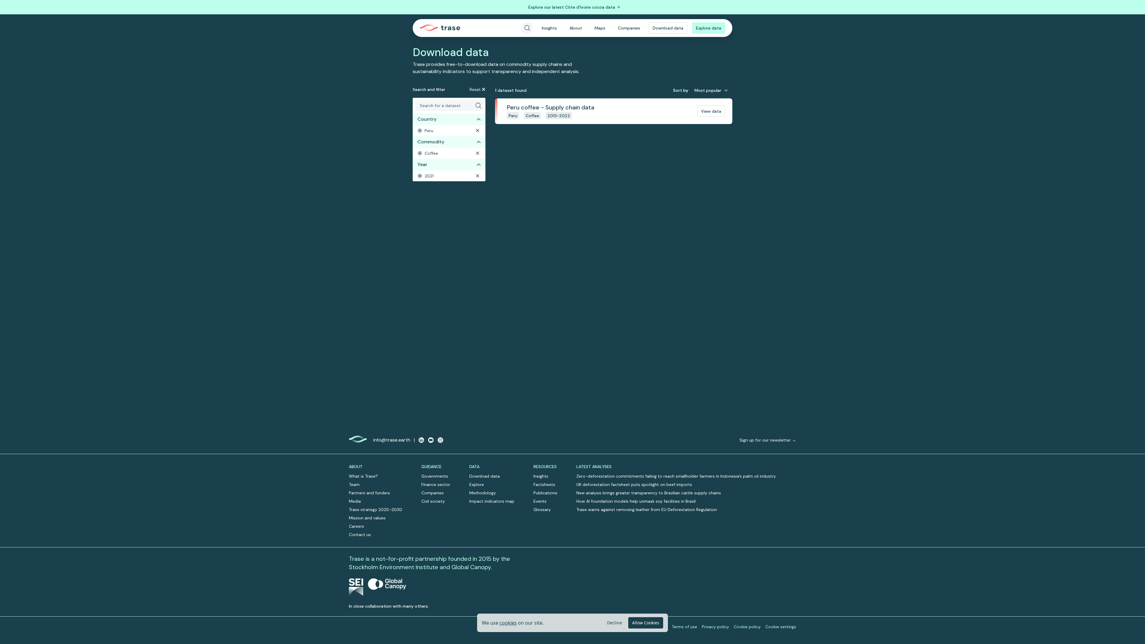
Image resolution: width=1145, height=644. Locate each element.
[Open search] (527, 28)
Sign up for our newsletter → (767, 440)
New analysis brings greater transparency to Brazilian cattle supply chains (648, 493)
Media (355, 501)
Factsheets (544, 484)
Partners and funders (369, 493)
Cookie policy (747, 626)
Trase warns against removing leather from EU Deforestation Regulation (646, 509)
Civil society (433, 501)
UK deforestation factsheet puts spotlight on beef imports (634, 484)
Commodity (430, 142)
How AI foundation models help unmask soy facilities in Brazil (636, 501)
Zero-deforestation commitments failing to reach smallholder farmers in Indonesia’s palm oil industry (676, 476)
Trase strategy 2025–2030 (375, 509)
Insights (549, 28)
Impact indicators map (491, 501)
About (576, 28)
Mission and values (367, 518)
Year (422, 164)
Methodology (482, 493)
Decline (614, 623)
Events (540, 501)
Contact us (360, 534)
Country (427, 119)
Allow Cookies (645, 623)
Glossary (542, 509)
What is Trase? (363, 476)
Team (354, 484)
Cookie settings (780, 626)
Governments (434, 476)
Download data (668, 28)
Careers (356, 526)
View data (711, 111)
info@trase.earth (391, 440)
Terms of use (684, 626)
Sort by (680, 90)
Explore (476, 484)
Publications (545, 493)
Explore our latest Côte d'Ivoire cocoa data (571, 7)
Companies (629, 28)
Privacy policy (715, 626)
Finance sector (435, 484)
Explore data (708, 28)
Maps (600, 28)
